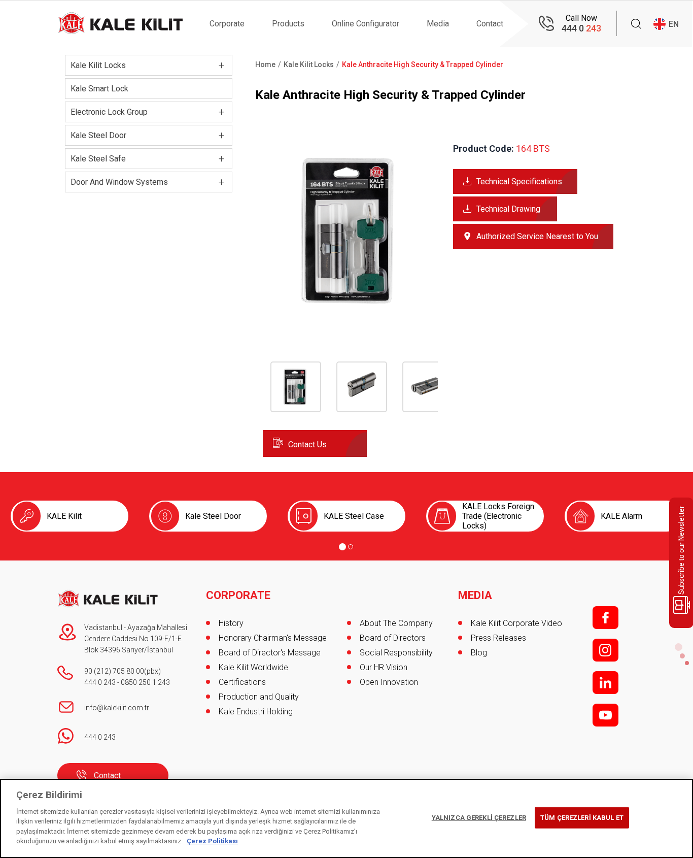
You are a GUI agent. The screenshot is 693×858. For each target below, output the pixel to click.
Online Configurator (365, 23)
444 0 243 (100, 682)
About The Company (396, 623)
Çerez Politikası (212, 841)
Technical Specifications (519, 181)
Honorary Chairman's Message (273, 638)
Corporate (227, 23)
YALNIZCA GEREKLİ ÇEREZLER (479, 817)
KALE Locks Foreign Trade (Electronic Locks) (498, 516)
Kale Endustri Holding (256, 711)
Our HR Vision (383, 667)
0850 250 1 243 (145, 682)
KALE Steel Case (354, 516)
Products (288, 23)
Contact (489, 23)
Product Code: (483, 148)
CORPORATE (238, 595)
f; (605, 617)
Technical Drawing (508, 209)
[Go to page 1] (342, 546)
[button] (350, 315)
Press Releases (498, 638)
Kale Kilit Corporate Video (516, 623)
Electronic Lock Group (109, 112)
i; (605, 650)
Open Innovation (389, 682)
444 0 (581, 28)
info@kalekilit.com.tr (116, 708)
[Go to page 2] (350, 546)
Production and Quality (259, 697)
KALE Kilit (64, 516)
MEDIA (475, 595)
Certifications (242, 682)
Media (438, 23)
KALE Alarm (621, 516)
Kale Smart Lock (99, 88)
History (231, 623)
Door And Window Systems (119, 182)
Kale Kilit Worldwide (253, 667)
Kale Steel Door (98, 135)
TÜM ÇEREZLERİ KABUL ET (581, 817)
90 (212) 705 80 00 (114, 671)
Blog (479, 652)
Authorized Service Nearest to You (537, 236)
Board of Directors (393, 638)
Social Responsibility (396, 652)
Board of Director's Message (270, 652)
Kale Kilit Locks (98, 65)
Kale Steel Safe (98, 158)
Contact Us (307, 444)
